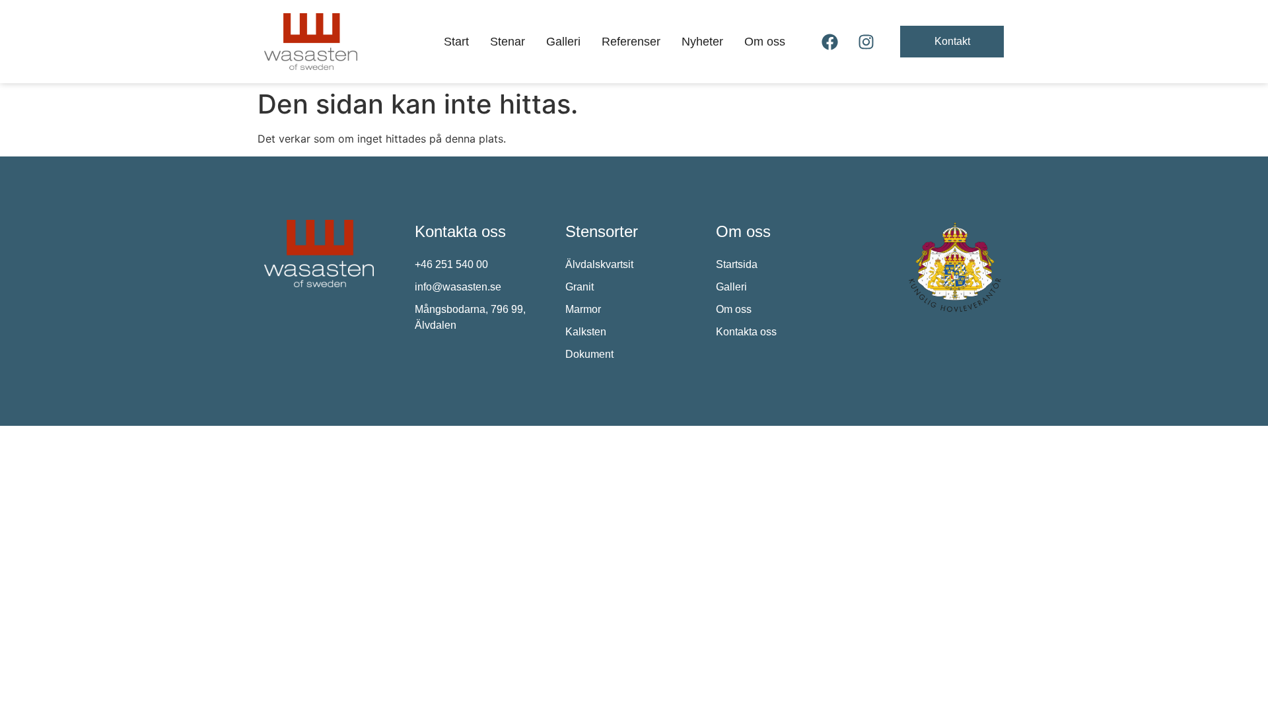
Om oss (764, 41)
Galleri (563, 41)
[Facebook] (830, 41)
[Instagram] (866, 41)
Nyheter (702, 41)
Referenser (631, 41)
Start (456, 41)
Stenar (507, 41)
